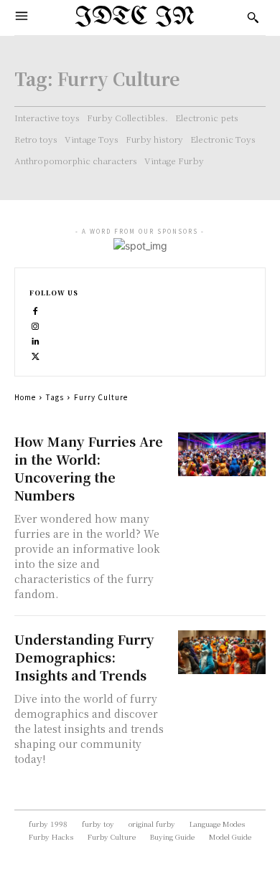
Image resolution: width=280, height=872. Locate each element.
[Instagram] (35, 324)
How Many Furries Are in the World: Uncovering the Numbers (88, 468)
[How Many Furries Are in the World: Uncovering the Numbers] (222, 454)
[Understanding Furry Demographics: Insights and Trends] (222, 652)
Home (25, 397)
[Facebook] (35, 309)
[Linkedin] (35, 339)
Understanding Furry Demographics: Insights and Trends (84, 657)
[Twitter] (35, 355)
